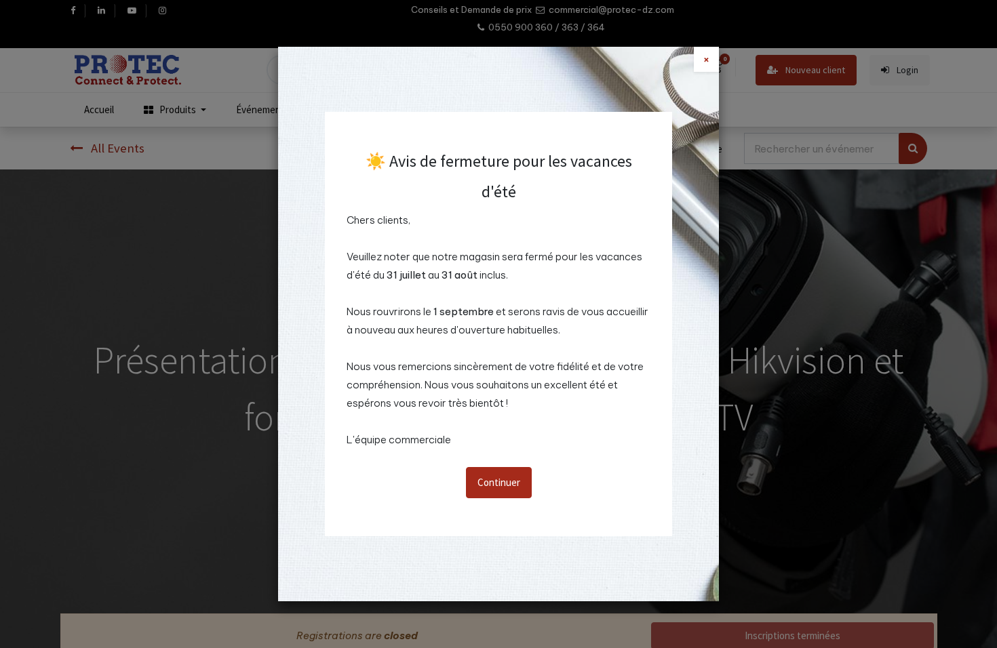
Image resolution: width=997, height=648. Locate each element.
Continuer (498, 482)
